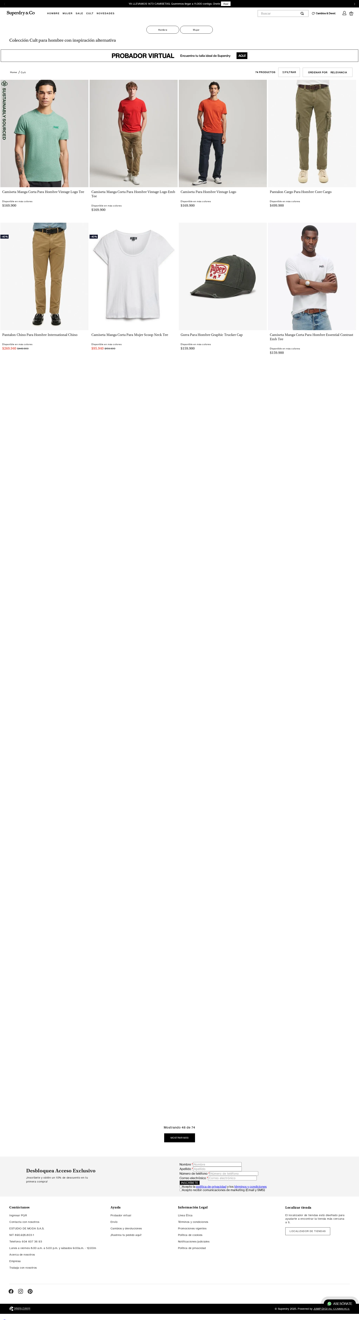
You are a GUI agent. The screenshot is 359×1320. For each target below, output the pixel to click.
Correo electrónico (194, 1178)
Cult (23, 72)
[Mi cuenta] (344, 12)
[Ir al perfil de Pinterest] (30, 1291)
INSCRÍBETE (189, 1183)
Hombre (162, 29)
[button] (44, 190)
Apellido (186, 1169)
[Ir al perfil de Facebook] (11, 1291)
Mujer (196, 29)
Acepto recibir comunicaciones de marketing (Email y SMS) (223, 1190)
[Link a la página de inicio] (13, 72)
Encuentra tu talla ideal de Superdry (179, 55)
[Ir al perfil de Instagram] (20, 1291)
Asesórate (342, 1304)
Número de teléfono (195, 1173)
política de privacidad (211, 1186)
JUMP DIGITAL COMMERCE (331, 1308)
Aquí (225, 3)
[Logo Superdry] (23, 13)
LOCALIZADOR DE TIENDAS (308, 1231)
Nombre (186, 1164)
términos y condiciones (250, 1186)
